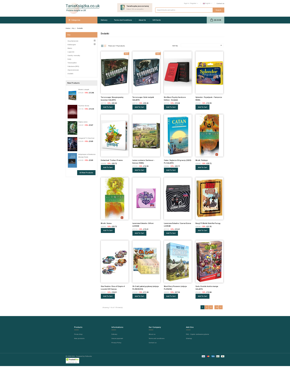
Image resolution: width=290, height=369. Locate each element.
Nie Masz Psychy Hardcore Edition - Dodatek (175, 98)
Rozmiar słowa (83, 106)
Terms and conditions (123, 20)
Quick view (97, 57)
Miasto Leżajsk (83, 89)
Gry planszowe (73, 41)
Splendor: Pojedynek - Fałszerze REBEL (209, 98)
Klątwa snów (83, 122)
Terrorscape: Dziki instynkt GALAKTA (143, 98)
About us (142, 20)
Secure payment (117, 338)
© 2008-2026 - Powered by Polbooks (79, 356)
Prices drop (78, 334)
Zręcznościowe (73, 70)
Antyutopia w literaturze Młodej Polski (86, 155)
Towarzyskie (72, 63)
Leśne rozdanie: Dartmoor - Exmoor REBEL (143, 161)
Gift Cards (157, 20)
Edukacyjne (72, 44)
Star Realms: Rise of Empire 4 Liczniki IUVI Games (113, 287)
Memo (70, 48)
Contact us (220, 3)
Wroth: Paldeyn (202, 160)
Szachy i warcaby (74, 55)
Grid (102, 45)
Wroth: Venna (106, 223)
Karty (69, 59)
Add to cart (107, 107)
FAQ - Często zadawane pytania (197, 334)
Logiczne (71, 52)
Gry (68, 35)
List (105, 45)
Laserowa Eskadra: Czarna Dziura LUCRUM (177, 224)
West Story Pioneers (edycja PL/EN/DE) (175, 287)
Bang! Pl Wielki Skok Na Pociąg (208, 223)
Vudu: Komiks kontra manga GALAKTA (207, 287)
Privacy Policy (116, 342)
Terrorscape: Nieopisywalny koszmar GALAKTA (112, 98)
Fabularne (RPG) (73, 66)
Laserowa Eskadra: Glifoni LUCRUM (143, 224)
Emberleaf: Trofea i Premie (112, 160)
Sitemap (189, 338)
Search (218, 10)
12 (217, 307)
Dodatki (70, 73)
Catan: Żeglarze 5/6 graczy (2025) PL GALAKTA (177, 161)
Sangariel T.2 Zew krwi (86, 138)
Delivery (104, 20)
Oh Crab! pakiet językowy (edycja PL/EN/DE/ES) (145, 287)
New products (79, 338)
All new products (86, 173)
